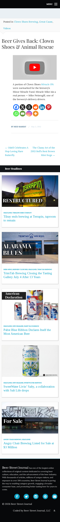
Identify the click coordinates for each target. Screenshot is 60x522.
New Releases (17, 326)
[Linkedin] (42, 107)
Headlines (8, 213)
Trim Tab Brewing (44, 269)
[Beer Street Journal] (30, 4)
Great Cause (45, 21)
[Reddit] (35, 107)
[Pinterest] (49, 107)
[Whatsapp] (16, 113)
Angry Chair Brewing (12, 439)
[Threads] (29, 107)
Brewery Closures (20, 269)
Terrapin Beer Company (22, 213)
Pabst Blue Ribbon (31, 326)
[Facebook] (16, 107)
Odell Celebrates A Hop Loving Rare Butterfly (16, 151)
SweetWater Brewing (33, 383)
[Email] (23, 113)
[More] (35, 113)
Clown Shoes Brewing (26, 21)
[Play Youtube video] (35, 67)
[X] (23, 107)
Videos (6, 28)
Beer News (8, 269)
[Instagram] (29, 113)
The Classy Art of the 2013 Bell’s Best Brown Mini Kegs (43, 151)
